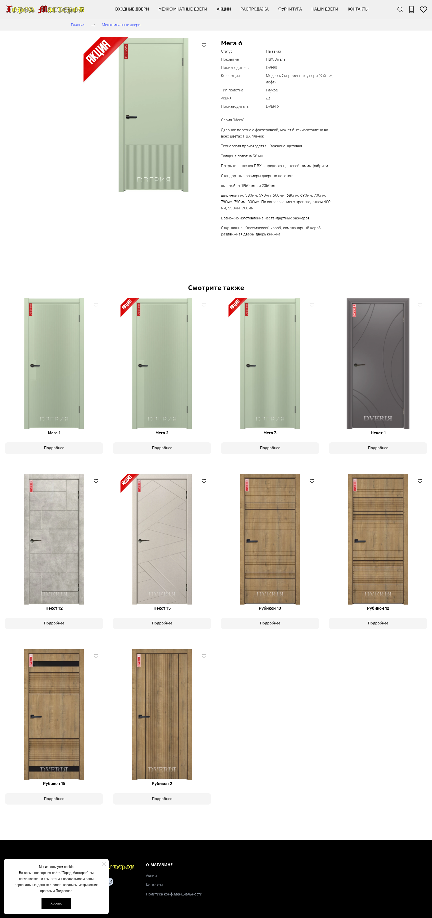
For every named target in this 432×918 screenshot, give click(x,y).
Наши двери (325, 9)
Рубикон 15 (54, 783)
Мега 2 (162, 433)
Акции (224, 9)
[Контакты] (411, 9)
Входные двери (132, 9)
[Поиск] (400, 10)
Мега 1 (54, 433)
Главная (78, 24)
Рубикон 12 (378, 608)
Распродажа (254, 9)
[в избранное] (204, 45)
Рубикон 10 (270, 608)
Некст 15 (162, 608)
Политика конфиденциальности (174, 893)
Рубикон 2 (162, 783)
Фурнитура (290, 9)
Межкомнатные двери (182, 9)
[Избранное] (423, 9)
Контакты (358, 9)
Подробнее (64, 891)
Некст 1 (378, 433)
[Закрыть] (104, 863)
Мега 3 (270, 433)
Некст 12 (54, 608)
